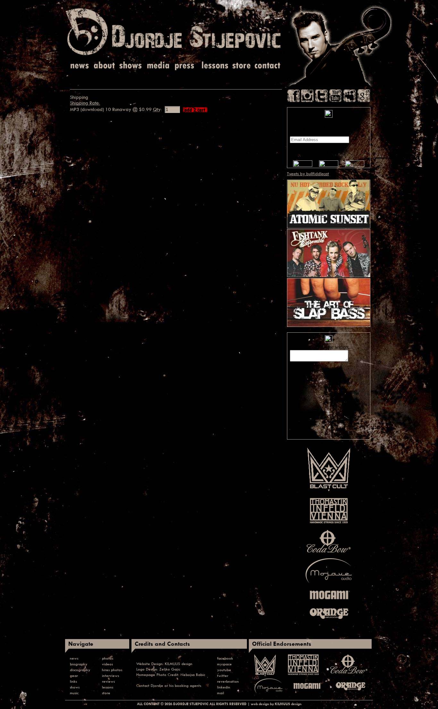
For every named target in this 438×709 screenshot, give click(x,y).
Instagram (307, 95)
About (105, 65)
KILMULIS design (178, 663)
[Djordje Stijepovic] (174, 54)
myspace (224, 664)
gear (74, 675)
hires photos (112, 669)
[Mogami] (328, 601)
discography (80, 669)
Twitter (321, 95)
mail (220, 692)
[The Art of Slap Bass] (328, 325)
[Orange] (328, 620)
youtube (224, 669)
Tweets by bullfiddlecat (308, 173)
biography (79, 664)
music (74, 692)
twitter (222, 675)
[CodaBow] (329, 552)
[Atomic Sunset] (328, 226)
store (106, 692)
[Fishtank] (328, 275)
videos (107, 664)
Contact (267, 65)
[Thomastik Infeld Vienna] (329, 524)
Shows (130, 65)
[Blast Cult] (328, 491)
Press (185, 65)
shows (75, 687)
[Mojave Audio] (329, 583)
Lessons (214, 65)
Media (157, 65)
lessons (107, 687)
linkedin (223, 687)
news (74, 658)
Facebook (293, 95)
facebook (225, 658)
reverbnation (228, 681)
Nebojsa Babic (193, 674)
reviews (108, 681)
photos (107, 658)
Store (241, 65)
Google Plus (364, 95)
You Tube (335, 95)
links (73, 681)
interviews (110, 675)
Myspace (349, 95)
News (80, 65)
